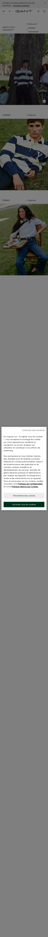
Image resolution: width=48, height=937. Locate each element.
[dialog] (24, 468)
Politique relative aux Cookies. (24, 486)
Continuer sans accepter (33, 430)
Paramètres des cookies (24, 495)
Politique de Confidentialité (30, 484)
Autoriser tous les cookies (24, 504)
